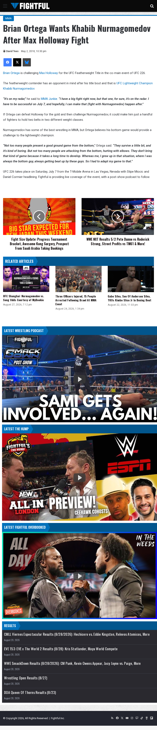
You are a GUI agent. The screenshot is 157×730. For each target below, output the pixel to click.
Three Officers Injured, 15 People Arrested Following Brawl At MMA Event (75, 300)
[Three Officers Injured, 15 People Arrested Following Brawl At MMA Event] (78, 279)
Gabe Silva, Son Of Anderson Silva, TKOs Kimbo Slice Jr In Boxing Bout (129, 298)
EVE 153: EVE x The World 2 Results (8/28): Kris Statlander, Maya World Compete (61, 649)
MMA (8, 18)
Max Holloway (48, 73)
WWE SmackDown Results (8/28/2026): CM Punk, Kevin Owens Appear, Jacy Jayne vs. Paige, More (72, 663)
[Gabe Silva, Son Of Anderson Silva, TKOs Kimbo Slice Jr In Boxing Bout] (131, 279)
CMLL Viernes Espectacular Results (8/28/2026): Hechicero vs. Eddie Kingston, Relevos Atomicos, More (77, 634)
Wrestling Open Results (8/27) (25, 678)
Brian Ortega (11, 73)
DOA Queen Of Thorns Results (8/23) (30, 692)
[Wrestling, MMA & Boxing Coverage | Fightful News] (30, 6)
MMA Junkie (49, 99)
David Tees (12, 51)
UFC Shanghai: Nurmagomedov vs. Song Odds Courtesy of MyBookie (23, 298)
